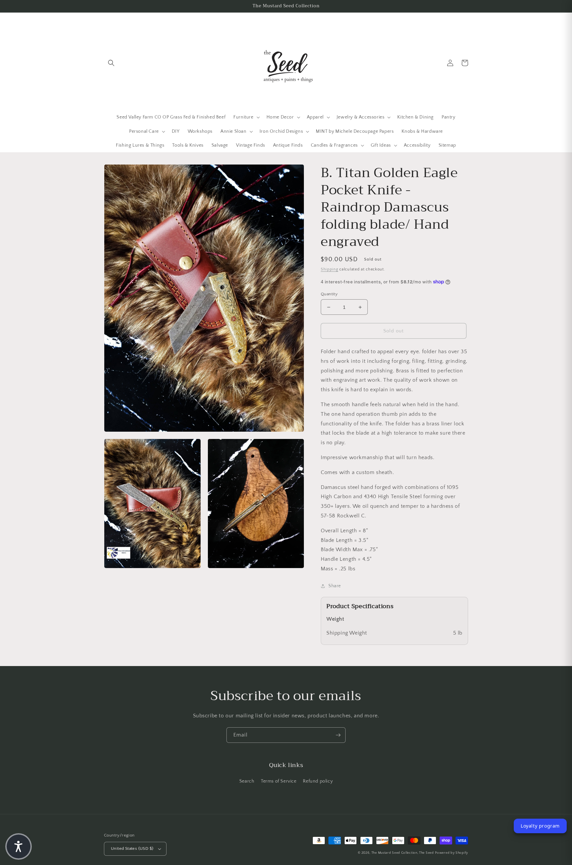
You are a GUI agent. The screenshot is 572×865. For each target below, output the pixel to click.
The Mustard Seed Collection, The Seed (402, 853)
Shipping (329, 269)
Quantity (329, 294)
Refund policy (318, 781)
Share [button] (334, 586)
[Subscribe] (338, 735)
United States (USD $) (132, 848)
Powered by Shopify (451, 853)
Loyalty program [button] (540, 826)
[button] (111, 63)
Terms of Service (279, 781)
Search (247, 781)
